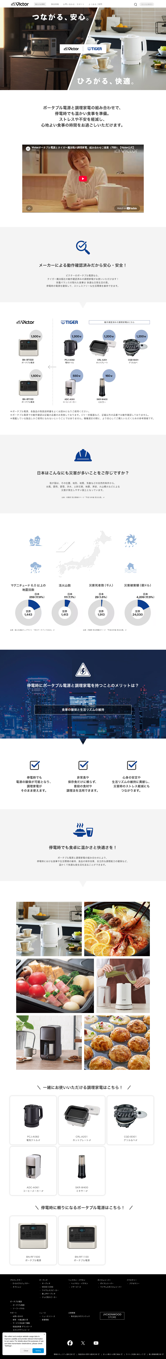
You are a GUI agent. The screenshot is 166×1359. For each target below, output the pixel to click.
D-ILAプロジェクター (21, 1283)
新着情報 (45, 1320)
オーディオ (43, 1280)
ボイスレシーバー (104, 1280)
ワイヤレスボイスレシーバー (111, 1287)
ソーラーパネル (19, 1308)
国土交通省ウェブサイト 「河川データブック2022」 (34, 630)
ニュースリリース (48, 1316)
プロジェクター (16, 1280)
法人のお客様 (146, 4)
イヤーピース (76, 1287)
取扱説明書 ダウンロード (22, 1327)
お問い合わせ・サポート (73, 4)
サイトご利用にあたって (134, 1354)
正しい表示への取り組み (111, 1354)
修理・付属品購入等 (20, 1320)
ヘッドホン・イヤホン (76, 1280)
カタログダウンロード (21, 1330)
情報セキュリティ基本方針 (63, 1354)
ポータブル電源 (16, 1302)
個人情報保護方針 (155, 1354)
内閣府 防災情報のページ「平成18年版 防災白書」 (84, 497)
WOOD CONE (47, 1287)
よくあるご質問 (95, 4)
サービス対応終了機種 (21, 1323)
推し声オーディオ (48, 1294)
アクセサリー (132, 1280)
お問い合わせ (18, 1316)
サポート (13, 1313)
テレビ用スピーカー (49, 1297)
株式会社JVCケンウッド (80, 1316)
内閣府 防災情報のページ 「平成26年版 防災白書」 (106, 630)
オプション (17, 1287)
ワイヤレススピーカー (50, 1290)
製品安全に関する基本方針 (87, 1354)
